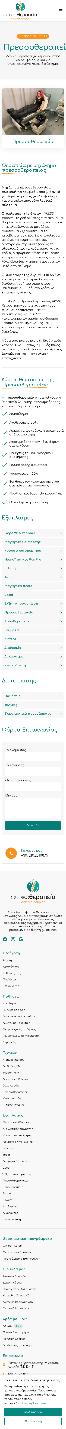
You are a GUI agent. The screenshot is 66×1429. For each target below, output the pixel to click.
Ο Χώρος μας (12, 973)
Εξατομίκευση (33, 1421)
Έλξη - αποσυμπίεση (17, 1174)
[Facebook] (5, 939)
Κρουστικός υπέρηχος (22, 550)
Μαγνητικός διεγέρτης (22, 542)
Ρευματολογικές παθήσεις (21, 1035)
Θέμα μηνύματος (18, 780)
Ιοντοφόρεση (15, 665)
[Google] (21, 939)
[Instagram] (13, 939)
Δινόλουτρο (13, 656)
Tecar (8, 577)
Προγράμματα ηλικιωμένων (21, 1258)
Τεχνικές (10, 705)
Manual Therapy (13, 1059)
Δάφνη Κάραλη (13, 1282)
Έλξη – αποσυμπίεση (21, 603)
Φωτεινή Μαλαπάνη (16, 1308)
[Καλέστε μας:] (33, 854)
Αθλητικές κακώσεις (16, 1022)
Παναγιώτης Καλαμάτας (19, 1289)
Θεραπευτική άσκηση (18, 1252)
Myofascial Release (16, 1079)
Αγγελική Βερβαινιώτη (18, 1302)
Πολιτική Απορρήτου (34, 1403)
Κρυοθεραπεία (16, 621)
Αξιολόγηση (11, 966)
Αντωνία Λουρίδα (14, 1276)
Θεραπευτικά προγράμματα (28, 713)
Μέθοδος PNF (12, 1066)
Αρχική (7, 960)
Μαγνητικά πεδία (18, 586)
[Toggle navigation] (52, 10)
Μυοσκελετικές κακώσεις (20, 1016)
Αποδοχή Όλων (33, 1412)
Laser (9, 595)
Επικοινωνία (11, 986)
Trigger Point (11, 1072)
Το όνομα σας (15, 750)
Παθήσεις (12, 696)
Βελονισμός (11, 1085)
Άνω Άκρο (9, 1003)
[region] (33, 1402)
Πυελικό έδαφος (14, 1010)
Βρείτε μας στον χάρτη (18, 1345)
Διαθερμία (12, 647)
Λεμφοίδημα (11, 1042)
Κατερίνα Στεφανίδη (17, 1295)
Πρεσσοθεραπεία (18, 612)
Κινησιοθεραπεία (15, 1092)
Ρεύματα (11, 630)
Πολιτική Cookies (14, 1338)
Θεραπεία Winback (20, 533)
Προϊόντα (9, 979)
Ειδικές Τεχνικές (14, 1105)
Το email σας (14, 765)
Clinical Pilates (12, 1245)
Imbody (10, 568)
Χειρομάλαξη (12, 1098)
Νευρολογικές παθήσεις (19, 1029)
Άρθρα (12, 1326)
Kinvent (10, 639)
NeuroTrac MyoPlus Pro (22, 559)
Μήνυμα (11, 795)
